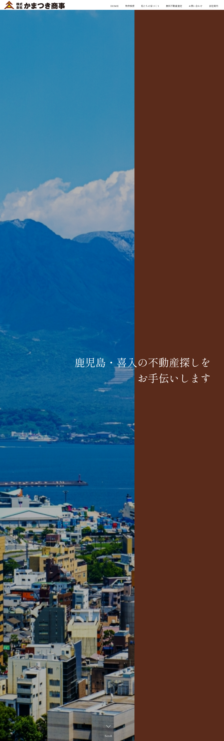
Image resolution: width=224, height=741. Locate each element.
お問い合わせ (195, 6)
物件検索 (129, 6)
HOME (114, 6)
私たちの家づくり (150, 6)
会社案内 (213, 6)
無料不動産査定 (174, 6)
